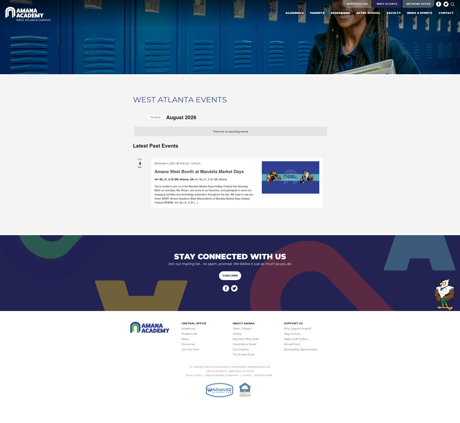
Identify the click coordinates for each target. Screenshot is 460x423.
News (185, 339)
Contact (246, 375)
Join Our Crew (190, 349)
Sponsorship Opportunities (300, 349)
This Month (155, 117)
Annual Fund (292, 344)
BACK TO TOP (230, 379)
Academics (188, 328)
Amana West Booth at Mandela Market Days (199, 171)
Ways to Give (292, 333)
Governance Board (244, 344)
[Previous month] (135, 117)
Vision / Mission (242, 328)
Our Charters (241, 349)
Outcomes (188, 344)
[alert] (230, 131)
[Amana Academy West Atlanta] (28, 14)
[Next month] (142, 117)
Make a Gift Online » (296, 339)
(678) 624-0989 (263, 375)
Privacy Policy (194, 375)
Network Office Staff (246, 339)
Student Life (189, 333)
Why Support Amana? (298, 328)
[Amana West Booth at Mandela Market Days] (290, 177)
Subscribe (230, 275)
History (237, 333)
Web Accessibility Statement (222, 375)
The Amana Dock (243, 354)
